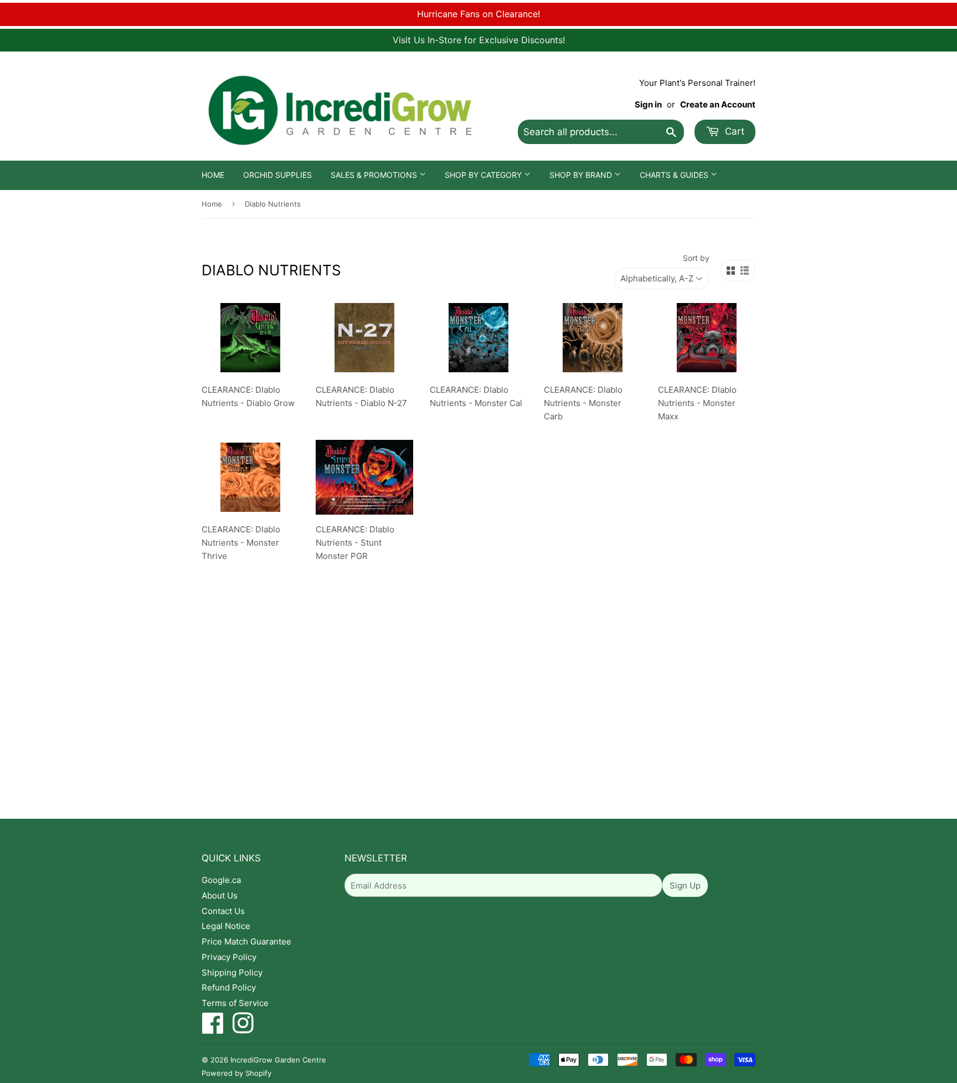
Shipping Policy (232, 972)
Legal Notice (226, 926)
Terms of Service (235, 1003)
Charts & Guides (675, 174)
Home (213, 174)
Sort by (696, 258)
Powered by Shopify (236, 1073)
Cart (733, 131)
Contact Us (223, 911)
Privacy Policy (229, 957)
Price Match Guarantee (246, 941)
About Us (220, 895)
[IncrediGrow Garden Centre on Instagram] (243, 1029)
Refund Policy (229, 987)
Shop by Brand (581, 174)
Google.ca (221, 880)
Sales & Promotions (375, 174)
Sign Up (685, 885)
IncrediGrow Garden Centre (278, 1059)
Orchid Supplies (277, 174)
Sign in (648, 104)
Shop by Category (484, 174)
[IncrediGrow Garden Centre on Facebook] (213, 1029)
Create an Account (717, 104)
